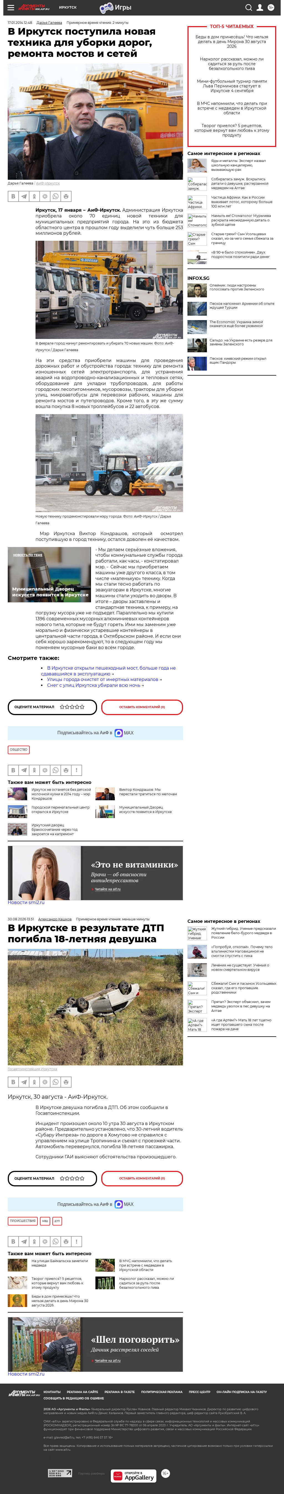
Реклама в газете (120, 1392)
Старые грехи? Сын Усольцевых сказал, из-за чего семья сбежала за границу (242, 238)
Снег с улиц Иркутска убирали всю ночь (93, 685)
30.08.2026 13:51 (21, 919)
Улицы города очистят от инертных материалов (102, 679)
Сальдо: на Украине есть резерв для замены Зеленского (241, 342)
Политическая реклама (161, 1392)
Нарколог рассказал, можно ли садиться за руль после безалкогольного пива (232, 64)
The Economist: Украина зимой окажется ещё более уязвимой (236, 324)
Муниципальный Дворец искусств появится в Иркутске (145, 809)
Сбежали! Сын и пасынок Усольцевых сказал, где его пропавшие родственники (243, 987)
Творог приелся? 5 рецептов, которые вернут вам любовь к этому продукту (231, 130)
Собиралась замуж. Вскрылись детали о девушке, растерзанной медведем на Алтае (239, 183)
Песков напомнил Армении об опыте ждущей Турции (242, 306)
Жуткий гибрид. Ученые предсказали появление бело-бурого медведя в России (243, 933)
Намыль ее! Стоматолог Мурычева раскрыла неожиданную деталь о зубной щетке (241, 220)
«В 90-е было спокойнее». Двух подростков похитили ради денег (240, 254)
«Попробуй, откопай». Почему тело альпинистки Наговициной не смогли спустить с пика (242, 951)
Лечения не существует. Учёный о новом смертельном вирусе (240, 967)
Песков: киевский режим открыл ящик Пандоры (238, 360)
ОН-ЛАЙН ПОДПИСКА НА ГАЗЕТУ (242, 1392)
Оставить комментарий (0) (142, 707)
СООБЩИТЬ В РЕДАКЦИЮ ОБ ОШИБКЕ (74, 1398)
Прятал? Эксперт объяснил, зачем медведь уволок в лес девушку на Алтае (240, 1006)
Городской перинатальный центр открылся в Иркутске (61, 809)
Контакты (52, 1392)
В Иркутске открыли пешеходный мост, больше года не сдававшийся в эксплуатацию (108, 671)
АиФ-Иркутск (48, 183)
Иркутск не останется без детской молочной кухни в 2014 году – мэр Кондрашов (61, 794)
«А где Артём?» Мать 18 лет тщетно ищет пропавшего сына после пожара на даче (241, 1024)
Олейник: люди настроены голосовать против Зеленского (237, 287)
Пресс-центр (199, 1392)
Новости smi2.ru (26, 902)
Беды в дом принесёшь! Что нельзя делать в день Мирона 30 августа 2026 (232, 42)
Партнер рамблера (91, 1473)
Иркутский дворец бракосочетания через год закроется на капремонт (55, 829)
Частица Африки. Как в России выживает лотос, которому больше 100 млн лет (241, 201)
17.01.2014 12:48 (20, 23)
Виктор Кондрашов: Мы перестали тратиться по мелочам (148, 791)
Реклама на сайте (82, 1392)
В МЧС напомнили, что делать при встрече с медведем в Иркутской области (232, 108)
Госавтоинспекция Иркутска (32, 1069)
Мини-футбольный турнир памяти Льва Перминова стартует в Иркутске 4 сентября (232, 86)
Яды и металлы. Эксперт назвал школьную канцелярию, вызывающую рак (238, 165)
